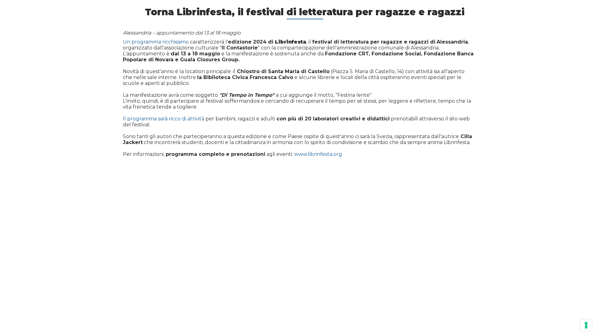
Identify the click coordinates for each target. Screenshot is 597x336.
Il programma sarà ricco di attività (163, 119)
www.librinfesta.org (318, 154)
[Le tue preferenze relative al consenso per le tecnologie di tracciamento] (586, 325)
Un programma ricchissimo (156, 42)
